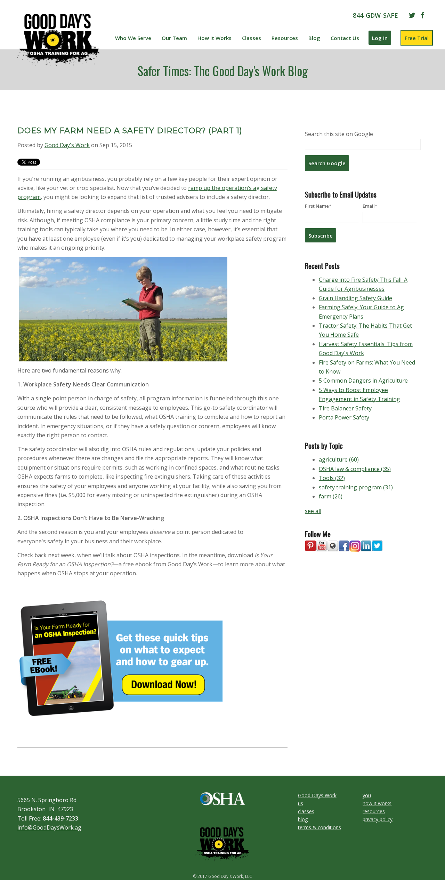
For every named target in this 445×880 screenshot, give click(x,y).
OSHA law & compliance (355, 469)
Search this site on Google (339, 134)
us (300, 803)
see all (313, 511)
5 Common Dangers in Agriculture (363, 380)
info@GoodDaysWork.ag (49, 827)
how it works (377, 803)
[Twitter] (412, 15)
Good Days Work (317, 795)
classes (306, 811)
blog (303, 819)
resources (374, 811)
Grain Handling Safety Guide (355, 298)
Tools (332, 478)
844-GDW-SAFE (375, 15)
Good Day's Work (67, 145)
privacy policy (378, 819)
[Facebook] (422, 15)
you (367, 795)
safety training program (356, 487)
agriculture (339, 459)
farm (330, 496)
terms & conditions (319, 827)
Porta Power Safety (344, 417)
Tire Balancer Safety (345, 408)
